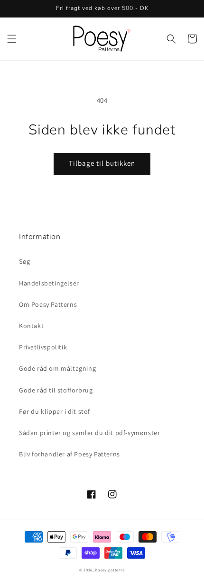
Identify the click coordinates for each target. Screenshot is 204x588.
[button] (11, 38)
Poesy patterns (110, 569)
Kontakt (31, 325)
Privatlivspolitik (43, 347)
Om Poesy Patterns (48, 304)
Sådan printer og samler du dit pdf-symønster (89, 432)
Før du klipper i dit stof (54, 411)
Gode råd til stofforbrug (56, 390)
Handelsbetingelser (49, 283)
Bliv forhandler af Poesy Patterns (69, 454)
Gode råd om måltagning (57, 368)
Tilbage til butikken (102, 163)
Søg (24, 261)
